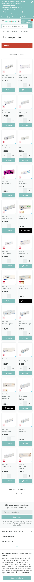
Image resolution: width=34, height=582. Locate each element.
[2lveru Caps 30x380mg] (25, 455)
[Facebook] (17, 546)
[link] (9, 493)
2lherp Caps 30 (23, 288)
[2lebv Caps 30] (25, 207)
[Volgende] (24, 493)
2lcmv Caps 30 (6, 183)
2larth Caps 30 (23, 78)
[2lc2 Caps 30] (9, 137)
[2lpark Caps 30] (25, 385)
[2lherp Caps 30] (25, 277)
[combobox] (15, 26)
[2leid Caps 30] (9, 242)
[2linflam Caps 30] (9, 312)
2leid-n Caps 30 (23, 253)
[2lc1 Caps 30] (9, 101)
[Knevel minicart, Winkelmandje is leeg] (23, 21)
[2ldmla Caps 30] (9, 207)
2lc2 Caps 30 (6, 148)
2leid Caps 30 (6, 253)
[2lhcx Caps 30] (9, 277)
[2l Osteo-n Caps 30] (9, 66)
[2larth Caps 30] (25, 66)
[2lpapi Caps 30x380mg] (9, 385)
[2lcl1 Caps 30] (25, 137)
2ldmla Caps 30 (7, 218)
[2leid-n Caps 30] (25, 242)
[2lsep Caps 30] (9, 455)
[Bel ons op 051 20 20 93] (19, 21)
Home (3, 31)
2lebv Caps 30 (23, 218)
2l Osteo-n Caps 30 (8, 78)
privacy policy (17, 525)
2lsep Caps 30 (6, 466)
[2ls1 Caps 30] (25, 420)
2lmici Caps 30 (6, 361)
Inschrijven (17, 517)
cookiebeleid (26, 573)
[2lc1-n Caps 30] (25, 101)
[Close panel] (32, 1)
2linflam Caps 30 (7, 324)
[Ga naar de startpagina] (11, 21)
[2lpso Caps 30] (9, 420)
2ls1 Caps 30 (22, 431)
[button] (17, 45)
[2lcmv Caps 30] (9, 172)
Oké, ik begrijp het (17, 578)
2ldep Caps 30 (23, 183)
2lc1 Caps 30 (6, 113)
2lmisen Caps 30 (24, 361)
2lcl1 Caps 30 (22, 148)
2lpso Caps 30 (6, 431)
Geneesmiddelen (12, 31)
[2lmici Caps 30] (9, 350)
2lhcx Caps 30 (6, 288)
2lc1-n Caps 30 (23, 113)
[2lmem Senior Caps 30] (25, 312)
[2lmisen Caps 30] (25, 350)
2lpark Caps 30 (23, 396)
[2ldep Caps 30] (25, 172)
